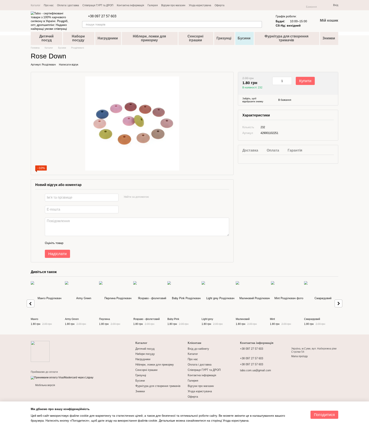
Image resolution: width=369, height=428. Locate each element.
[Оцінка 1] (70, 242)
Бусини (244, 38)
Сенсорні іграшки (195, 38)
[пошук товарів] (258, 24)
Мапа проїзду (299, 356)
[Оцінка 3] (84, 242)
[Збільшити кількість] (289, 81)
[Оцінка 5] (97, 242)
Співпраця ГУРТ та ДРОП (97, 5)
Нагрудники (108, 38)
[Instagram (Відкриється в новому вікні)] (230, 5)
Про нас (49, 5)
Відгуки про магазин (173, 5)
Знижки (328, 38)
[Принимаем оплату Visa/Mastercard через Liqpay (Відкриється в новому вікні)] (62, 377)
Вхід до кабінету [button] (198, 348)
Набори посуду (78, 38)
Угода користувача (200, 5)
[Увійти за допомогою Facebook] (153, 196)
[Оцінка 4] (91, 242)
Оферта (219, 5)
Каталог (35, 5)
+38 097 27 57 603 (102, 16)
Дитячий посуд (46, 38)
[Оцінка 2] (77, 242)
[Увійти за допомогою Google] (160, 196)
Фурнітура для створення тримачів (286, 38)
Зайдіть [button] (246, 98)
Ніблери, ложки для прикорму (149, 38)
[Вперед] (338, 303)
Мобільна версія (45, 385)
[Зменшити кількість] (275, 81)
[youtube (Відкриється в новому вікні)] (235, 5)
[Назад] (30, 303)
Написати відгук (68, 64)
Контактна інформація (130, 5)
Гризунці (224, 38)
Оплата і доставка (68, 5)
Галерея (153, 5)
